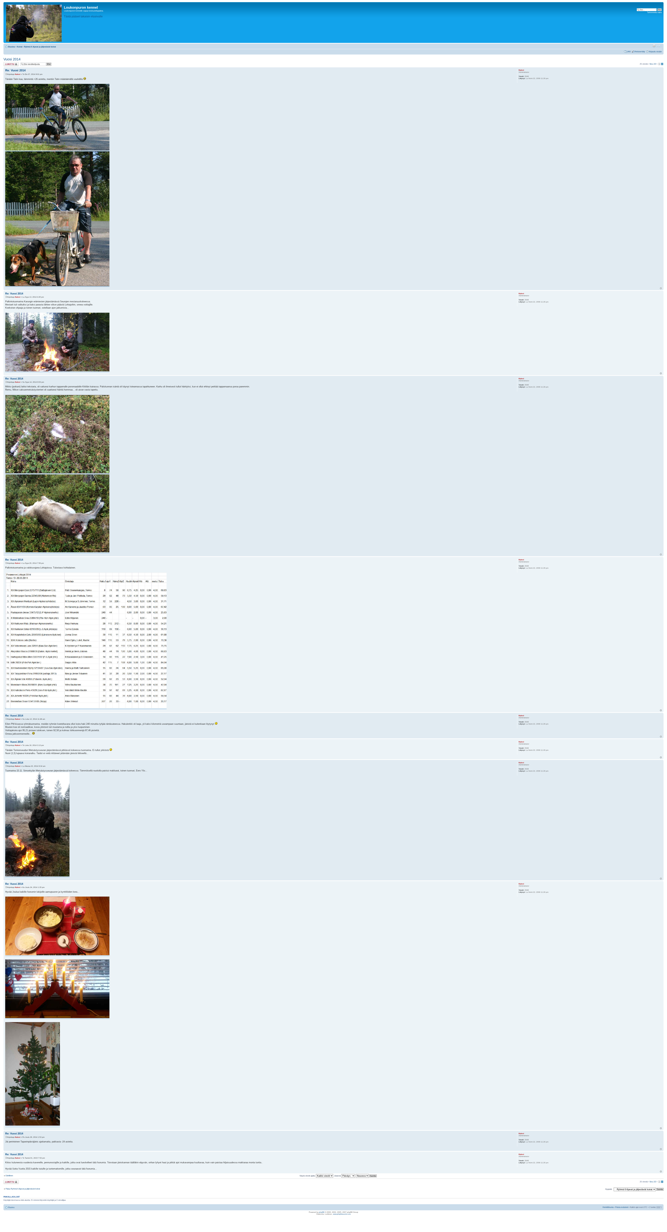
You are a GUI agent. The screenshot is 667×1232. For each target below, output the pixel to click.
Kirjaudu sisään (655, 52)
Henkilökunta (608, 1207)
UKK (629, 52)
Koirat (19, 47)
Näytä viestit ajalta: (308, 1176)
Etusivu (11, 47)
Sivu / (652, 64)
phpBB (321, 1212)
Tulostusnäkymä (654, 46)
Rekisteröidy (640, 52)
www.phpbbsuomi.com (342, 1214)
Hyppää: (608, 1189)
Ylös (661, 288)
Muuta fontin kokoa (659, 46)
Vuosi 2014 (11, 59)
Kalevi (17, 74)
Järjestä (337, 1176)
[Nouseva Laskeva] (366, 1176)
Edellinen (9, 1176)
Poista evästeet (621, 1207)
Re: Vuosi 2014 (15, 70)
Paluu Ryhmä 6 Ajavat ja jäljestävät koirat (23, 1189)
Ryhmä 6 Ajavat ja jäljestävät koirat (40, 47)
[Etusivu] (34, 22)
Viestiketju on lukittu (9, 64)
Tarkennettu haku (654, 12)
